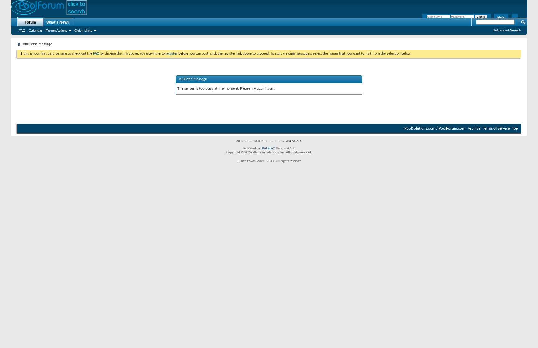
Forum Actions (57, 30)
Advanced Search (507, 30)
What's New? (57, 22)
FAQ (22, 30)
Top (515, 128)
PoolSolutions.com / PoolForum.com (434, 128)
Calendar (35, 30)
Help (501, 18)
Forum (30, 22)
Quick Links (83, 30)
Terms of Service (496, 128)
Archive (474, 128)
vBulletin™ (268, 148)
